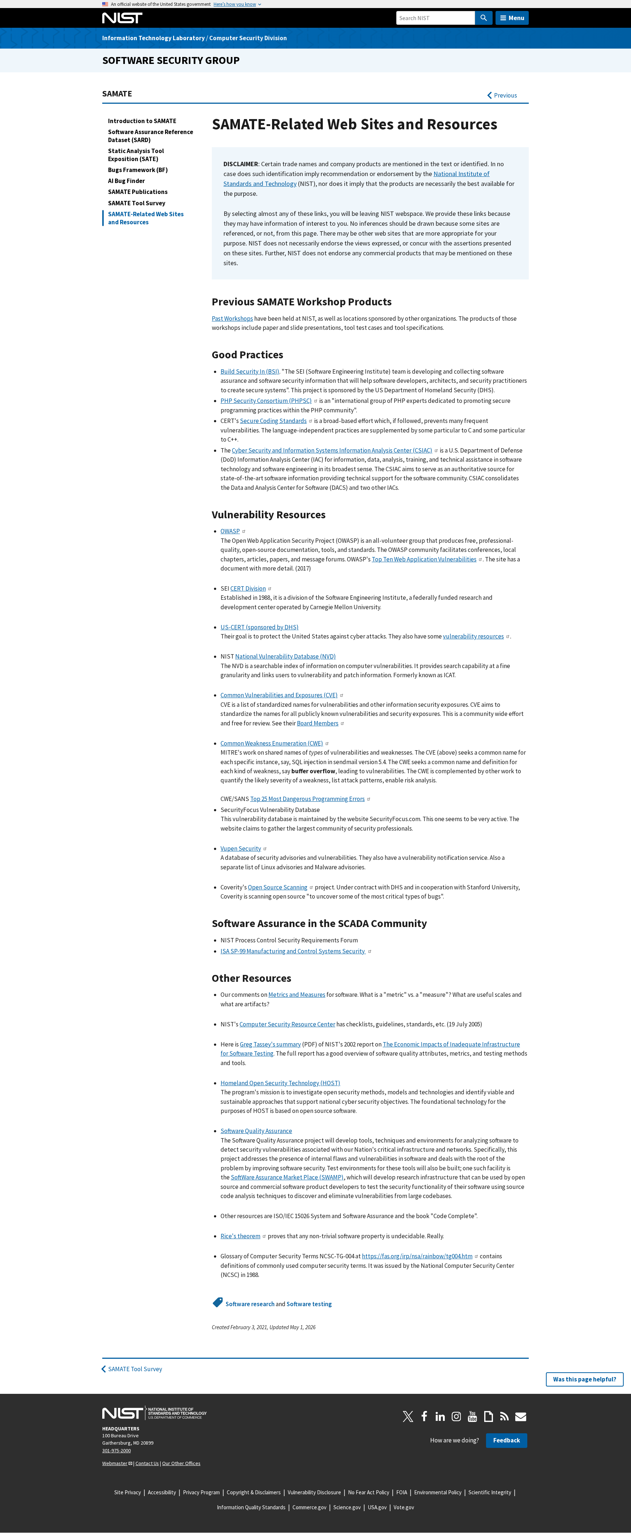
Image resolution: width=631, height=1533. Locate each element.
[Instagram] (456, 1416)
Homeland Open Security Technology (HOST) (280, 1083)
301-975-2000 (116, 1450)
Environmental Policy (438, 1492)
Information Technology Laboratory (153, 38)
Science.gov (347, 1507)
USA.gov (377, 1507)
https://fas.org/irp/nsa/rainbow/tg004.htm (417, 1256)
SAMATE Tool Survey (136, 203)
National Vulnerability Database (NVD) (285, 656)
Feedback (506, 1440)
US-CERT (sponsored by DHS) (260, 627)
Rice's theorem (240, 1236)
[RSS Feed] (505, 1416)
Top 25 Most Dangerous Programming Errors (307, 799)
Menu (516, 18)
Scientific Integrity (490, 1492)
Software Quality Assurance (256, 1131)
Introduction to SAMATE (142, 121)
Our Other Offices (181, 1463)
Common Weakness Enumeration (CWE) (272, 743)
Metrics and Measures (296, 995)
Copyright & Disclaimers (254, 1492)
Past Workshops (232, 318)
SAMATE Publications (138, 192)
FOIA (401, 1492)
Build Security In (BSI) (250, 371)
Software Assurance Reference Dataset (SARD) (150, 136)
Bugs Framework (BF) (138, 170)
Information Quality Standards (251, 1507)
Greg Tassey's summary (270, 1044)
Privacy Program (201, 1492)
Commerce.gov (309, 1507)
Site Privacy (127, 1492)
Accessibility (162, 1492)
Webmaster (114, 1463)
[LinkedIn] (440, 1416)
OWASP (230, 531)
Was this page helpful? (584, 1379)
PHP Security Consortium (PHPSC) (266, 401)
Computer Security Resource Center (287, 1024)
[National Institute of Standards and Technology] (154, 1413)
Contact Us (147, 1463)
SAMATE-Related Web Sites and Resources (146, 218)
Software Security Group (171, 60)
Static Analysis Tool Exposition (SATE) (136, 155)
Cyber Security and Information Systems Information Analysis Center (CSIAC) (332, 450)
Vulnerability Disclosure (314, 1492)
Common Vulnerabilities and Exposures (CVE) (279, 695)
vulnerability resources (473, 636)
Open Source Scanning (277, 887)
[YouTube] (472, 1416)
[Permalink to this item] (399, 302)
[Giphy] (489, 1416)
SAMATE (117, 93)
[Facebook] (424, 1416)
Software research (250, 1304)
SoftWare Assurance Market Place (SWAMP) (287, 1177)
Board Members (318, 723)
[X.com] (408, 1416)
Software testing (309, 1304)
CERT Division (248, 588)
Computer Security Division (248, 38)
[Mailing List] (521, 1416)
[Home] (122, 18)
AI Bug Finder (126, 181)
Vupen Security (241, 848)
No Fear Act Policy (368, 1492)
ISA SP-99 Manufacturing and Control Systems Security (293, 951)
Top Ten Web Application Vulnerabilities (424, 559)
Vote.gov (404, 1507)
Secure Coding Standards (273, 421)
